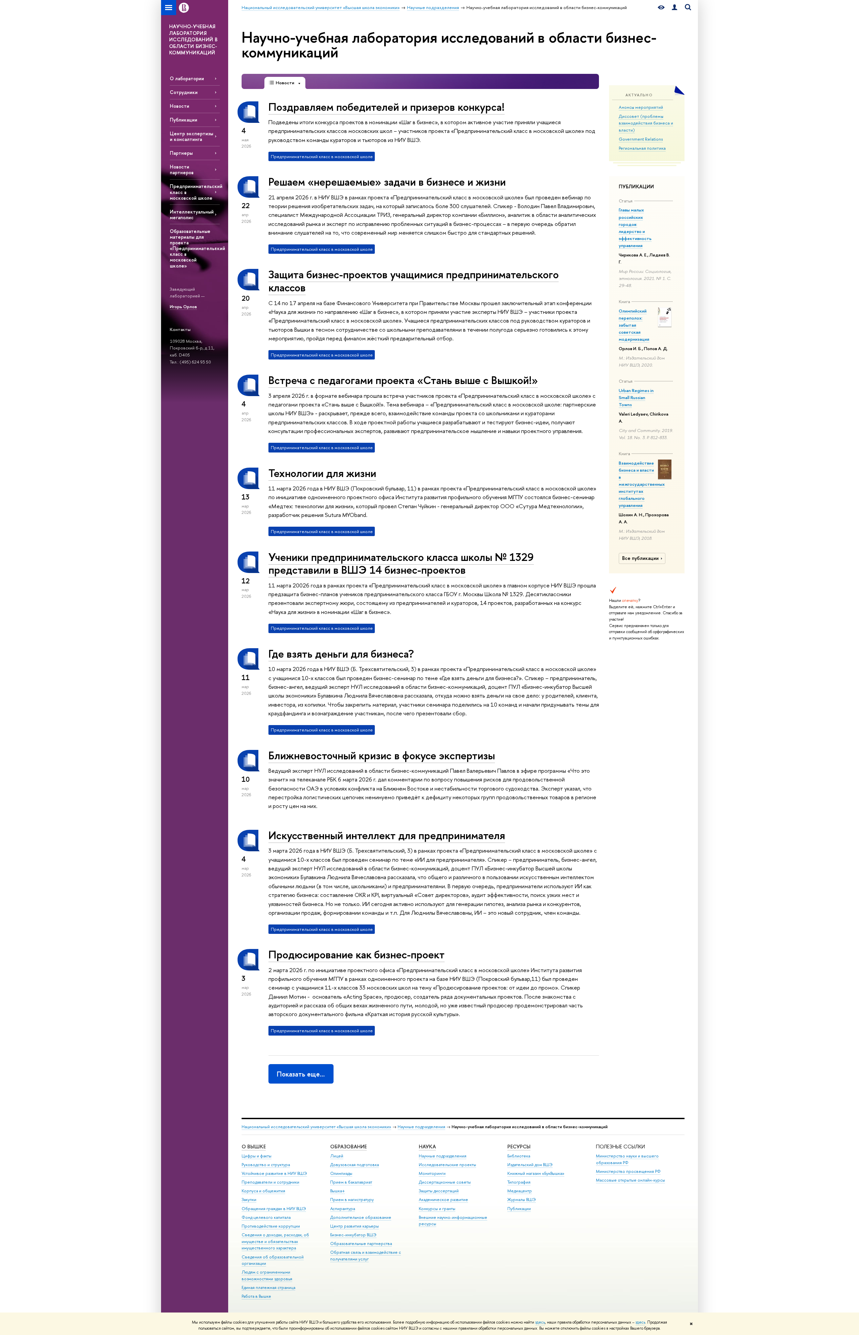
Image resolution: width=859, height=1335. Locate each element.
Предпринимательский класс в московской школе (195, 192)
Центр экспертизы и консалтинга (191, 136)
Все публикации (640, 558)
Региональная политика (642, 148)
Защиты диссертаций (439, 1191)
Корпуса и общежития (263, 1191)
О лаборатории (187, 78)
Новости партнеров (182, 169)
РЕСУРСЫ (518, 1146)
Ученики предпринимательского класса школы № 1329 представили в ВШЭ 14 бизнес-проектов (401, 563)
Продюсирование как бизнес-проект (356, 954)
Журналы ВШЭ (521, 1199)
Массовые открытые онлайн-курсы (630, 1180)
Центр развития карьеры (354, 1226)
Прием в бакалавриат (351, 1182)
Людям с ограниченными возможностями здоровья (267, 1275)
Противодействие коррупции (271, 1226)
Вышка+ (337, 1191)
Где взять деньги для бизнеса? (341, 653)
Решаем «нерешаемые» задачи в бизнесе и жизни (387, 181)
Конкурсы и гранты (437, 1208)
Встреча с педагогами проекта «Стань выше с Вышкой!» (403, 380)
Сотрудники (184, 92)
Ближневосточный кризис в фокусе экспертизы (381, 755)
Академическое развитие (443, 1199)
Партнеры (181, 153)
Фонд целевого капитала (266, 1217)
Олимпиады (341, 1173)
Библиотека (518, 1156)
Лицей (336, 1156)
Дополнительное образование (360, 1217)
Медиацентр (519, 1191)
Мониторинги (432, 1173)
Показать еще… (301, 1074)
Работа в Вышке (256, 1296)
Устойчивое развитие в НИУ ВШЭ (274, 1173)
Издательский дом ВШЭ (530, 1164)
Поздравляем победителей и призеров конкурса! (386, 106)
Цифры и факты (256, 1156)
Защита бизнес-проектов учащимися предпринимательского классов (413, 281)
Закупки (249, 1199)
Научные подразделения (421, 1127)
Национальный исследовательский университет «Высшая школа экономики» (316, 1127)
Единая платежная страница (268, 1287)
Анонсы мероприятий (641, 107)
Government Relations (641, 139)
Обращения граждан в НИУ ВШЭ (274, 1208)
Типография (518, 1182)
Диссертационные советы (445, 1182)
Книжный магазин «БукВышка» (535, 1173)
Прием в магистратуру (352, 1199)
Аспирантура (342, 1208)
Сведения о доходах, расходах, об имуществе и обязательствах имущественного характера (275, 1241)
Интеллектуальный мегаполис (192, 214)
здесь (540, 1322)
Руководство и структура (266, 1164)
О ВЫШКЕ (254, 1146)
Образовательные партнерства (361, 1243)
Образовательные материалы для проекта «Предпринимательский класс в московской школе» (195, 248)
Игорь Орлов (183, 306)
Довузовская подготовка (354, 1164)
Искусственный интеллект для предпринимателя (386, 835)
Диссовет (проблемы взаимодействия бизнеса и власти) (646, 123)
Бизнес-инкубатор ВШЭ (353, 1235)
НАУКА (427, 1146)
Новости (179, 106)
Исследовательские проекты (447, 1164)
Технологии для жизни (322, 473)
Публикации (183, 119)
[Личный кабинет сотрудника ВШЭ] (674, 7)
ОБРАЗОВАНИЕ (348, 1146)
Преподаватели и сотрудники (270, 1182)
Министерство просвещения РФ (628, 1171)
